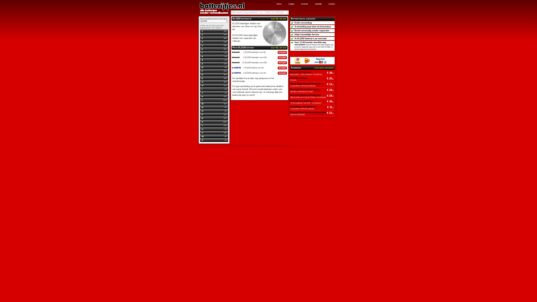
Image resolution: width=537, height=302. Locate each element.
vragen (291, 4)
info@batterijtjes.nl (246, 145)
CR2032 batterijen (298, 78)
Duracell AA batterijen (300, 72)
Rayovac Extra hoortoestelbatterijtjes (308, 112)
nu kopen (282, 52)
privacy (256, 145)
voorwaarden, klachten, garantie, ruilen (273, 145)
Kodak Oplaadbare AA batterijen (305, 84)
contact (331, 4)
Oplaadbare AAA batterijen (303, 107)
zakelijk (318, 4)
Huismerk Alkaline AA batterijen (305, 95)
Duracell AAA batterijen (301, 101)
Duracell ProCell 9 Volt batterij (304, 89)
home (279, 4)
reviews (304, 4)
